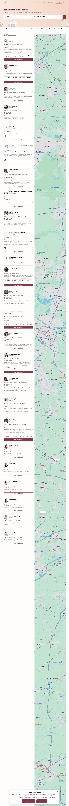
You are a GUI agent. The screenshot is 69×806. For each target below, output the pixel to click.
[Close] (57, 791)
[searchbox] (18, 17)
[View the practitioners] (18, 136)
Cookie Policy (52, 797)
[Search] (64, 17)
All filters (7, 28)
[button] (57, 460)
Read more (19, 52)
